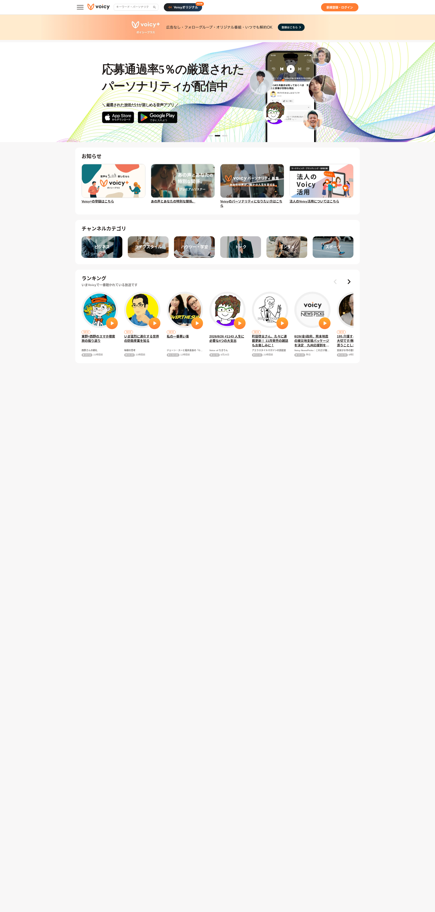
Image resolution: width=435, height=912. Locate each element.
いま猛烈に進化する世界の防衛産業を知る (141, 339)
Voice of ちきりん (218, 350)
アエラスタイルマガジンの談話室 (269, 350)
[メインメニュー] (80, 7)
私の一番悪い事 (178, 336)
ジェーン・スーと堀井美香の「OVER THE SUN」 (185, 350)
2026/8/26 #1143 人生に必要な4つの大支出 (226, 339)
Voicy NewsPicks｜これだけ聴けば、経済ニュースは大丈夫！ (312, 350)
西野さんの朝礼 (89, 350)
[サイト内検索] (154, 7)
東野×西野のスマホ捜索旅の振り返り (98, 339)
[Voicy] (98, 7)
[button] (349, 281)
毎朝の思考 (129, 350)
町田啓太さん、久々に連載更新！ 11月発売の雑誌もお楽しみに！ (270, 341)
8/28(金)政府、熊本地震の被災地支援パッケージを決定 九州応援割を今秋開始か (311, 341)
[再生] (112, 323)
